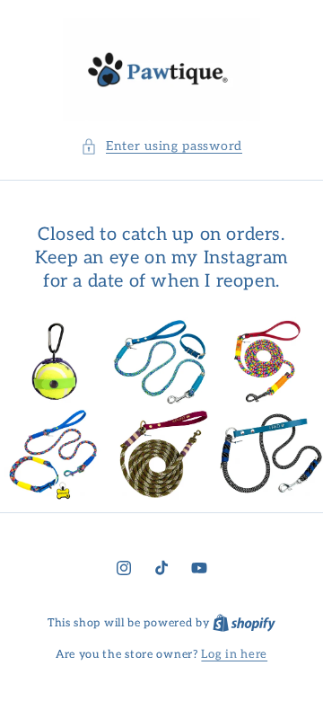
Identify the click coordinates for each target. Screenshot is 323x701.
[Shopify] (244, 623)
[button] (161, 146)
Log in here (234, 654)
